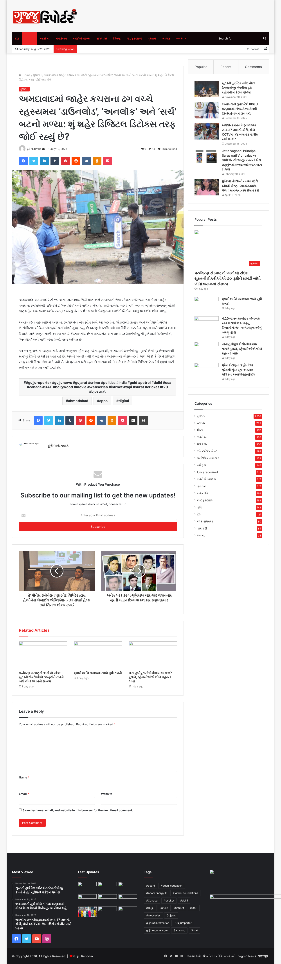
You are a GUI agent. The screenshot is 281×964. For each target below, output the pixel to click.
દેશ (17, 38)
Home (26, 75)
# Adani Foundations (185, 893)
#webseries (153, 915)
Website (106, 794)
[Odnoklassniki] (97, 161)
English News (247, 956)
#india (164, 908)
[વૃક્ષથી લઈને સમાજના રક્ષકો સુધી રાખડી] (98, 655)
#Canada (152, 900)
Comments (253, 67)
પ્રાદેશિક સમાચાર (208, 458)
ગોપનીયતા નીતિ (212, 956)
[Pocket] (107, 161)
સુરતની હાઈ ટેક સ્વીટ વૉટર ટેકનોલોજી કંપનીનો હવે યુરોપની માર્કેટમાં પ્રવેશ (238, 87)
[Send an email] (43, 148)
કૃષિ (199, 507)
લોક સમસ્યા (205, 521)
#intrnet (179, 908)
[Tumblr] (54, 161)
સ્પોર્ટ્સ (201, 465)
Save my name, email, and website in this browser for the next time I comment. (78, 810)
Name (24, 777)
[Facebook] (23, 161)
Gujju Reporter (83, 956)
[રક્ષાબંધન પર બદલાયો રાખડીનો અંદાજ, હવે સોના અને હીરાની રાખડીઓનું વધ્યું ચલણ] (128, 912)
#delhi (184, 900)
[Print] (143, 420)
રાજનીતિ (102, 38)
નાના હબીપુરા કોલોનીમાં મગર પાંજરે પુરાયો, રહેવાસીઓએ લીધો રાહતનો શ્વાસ (150, 677)
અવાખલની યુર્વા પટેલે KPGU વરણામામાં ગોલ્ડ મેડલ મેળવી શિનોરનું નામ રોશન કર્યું (240, 108)
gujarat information (157, 923)
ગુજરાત (29, 38)
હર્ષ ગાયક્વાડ (34, 148)
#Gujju (150, 908)
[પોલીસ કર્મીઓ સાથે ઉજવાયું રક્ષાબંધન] (87, 912)
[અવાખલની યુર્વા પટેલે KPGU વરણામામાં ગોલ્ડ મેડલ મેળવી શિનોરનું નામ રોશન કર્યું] (207, 110)
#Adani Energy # (156, 893)
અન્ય (179, 38)
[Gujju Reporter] (45, 16)
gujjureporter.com (157, 930)
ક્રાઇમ (152, 38)
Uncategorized (207, 472)
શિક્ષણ (117, 38)
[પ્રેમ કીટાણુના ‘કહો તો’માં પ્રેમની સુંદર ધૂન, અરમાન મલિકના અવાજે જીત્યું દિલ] (207, 371)
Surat (194, 930)
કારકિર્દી (202, 528)
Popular (201, 67)
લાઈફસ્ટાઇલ (134, 38)
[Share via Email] (133, 420)
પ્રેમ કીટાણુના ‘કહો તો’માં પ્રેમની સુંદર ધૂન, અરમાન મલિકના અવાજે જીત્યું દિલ (238, 369)
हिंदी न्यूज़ (263, 956)
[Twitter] (33, 161)
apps (103, 401)
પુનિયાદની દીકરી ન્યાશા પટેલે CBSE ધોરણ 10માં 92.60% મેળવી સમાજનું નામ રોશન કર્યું (240, 185)
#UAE (193, 908)
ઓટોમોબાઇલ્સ (81, 38)
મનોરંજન (61, 38)
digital (124, 401)
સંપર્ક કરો (229, 956)
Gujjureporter (183, 923)
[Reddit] (76, 161)
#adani (150, 885)
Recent (225, 67)
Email (24, 794)
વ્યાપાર (166, 38)
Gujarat (171, 915)
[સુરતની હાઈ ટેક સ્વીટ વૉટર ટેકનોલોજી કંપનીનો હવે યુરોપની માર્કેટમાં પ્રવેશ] (207, 89)
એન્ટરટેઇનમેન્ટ (207, 451)
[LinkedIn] (44, 161)
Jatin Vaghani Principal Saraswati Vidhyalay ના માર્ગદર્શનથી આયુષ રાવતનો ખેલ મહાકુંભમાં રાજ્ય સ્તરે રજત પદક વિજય (242, 160)
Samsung (179, 930)
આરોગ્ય (45, 38)
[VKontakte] (86, 161)
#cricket (169, 900)
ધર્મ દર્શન (202, 444)
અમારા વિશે (194, 956)
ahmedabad (78, 401)
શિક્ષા (200, 430)
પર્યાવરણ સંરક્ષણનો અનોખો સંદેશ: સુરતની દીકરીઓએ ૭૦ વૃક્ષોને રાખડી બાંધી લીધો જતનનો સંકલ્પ (41, 677)
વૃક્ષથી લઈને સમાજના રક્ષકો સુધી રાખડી (98, 673)
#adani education (171, 885)
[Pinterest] (65, 161)
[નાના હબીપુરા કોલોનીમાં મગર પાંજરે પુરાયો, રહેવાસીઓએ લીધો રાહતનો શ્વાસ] (153, 655)
